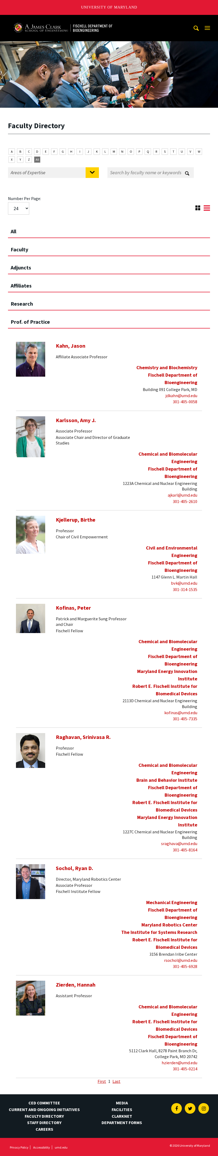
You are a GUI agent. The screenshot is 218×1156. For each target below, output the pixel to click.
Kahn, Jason (70, 345)
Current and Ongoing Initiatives (44, 1109)
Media (122, 1102)
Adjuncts (21, 267)
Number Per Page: (24, 198)
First (102, 1081)
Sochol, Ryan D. (74, 868)
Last (116, 1081)
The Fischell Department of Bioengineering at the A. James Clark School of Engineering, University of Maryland (63, 20)
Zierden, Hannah (75, 984)
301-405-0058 (185, 401)
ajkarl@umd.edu (182, 495)
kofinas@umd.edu (180, 712)
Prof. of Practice (30, 321)
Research (22, 303)
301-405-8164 (185, 850)
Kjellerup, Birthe (75, 519)
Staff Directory (44, 1122)
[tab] (109, 229)
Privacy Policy (19, 1147)
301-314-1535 (185, 589)
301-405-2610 (185, 501)
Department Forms (122, 1122)
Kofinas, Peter (73, 607)
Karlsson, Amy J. (76, 420)
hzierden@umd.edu (179, 1062)
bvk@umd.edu (184, 583)
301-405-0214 (185, 1068)
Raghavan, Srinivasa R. (83, 737)
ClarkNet (122, 1116)
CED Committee (44, 1102)
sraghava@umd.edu (179, 843)
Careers (44, 1129)
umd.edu (61, 1147)
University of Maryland (109, 7)
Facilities (122, 1109)
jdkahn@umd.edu (181, 395)
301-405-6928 (185, 966)
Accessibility (41, 1147)
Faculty (19, 249)
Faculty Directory (44, 1116)
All (37, 159)
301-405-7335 (185, 718)
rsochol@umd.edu (180, 960)
